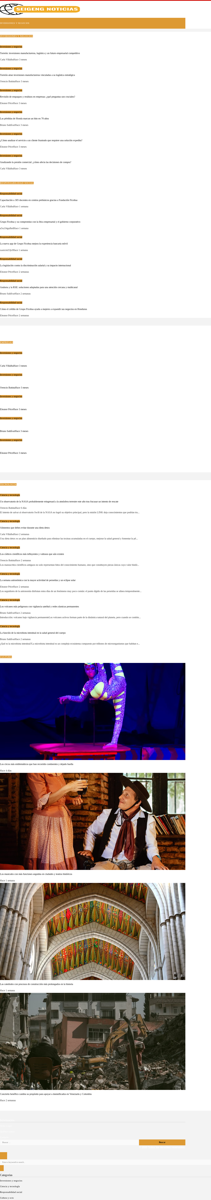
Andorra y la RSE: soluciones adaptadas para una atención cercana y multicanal (39, 287)
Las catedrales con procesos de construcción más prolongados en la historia (36, 984)
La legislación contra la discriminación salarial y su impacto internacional (35, 265)
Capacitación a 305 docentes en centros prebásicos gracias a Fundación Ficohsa (38, 200)
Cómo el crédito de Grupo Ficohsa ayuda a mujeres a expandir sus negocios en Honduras (43, 309)
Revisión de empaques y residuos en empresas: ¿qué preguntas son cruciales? (37, 96)
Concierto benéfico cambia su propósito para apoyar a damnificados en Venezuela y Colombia (46, 1094)
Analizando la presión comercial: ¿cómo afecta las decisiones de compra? (35, 162)
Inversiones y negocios (11, 46)
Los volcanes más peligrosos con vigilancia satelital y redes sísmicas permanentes (39, 606)
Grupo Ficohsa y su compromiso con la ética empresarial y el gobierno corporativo (40, 221)
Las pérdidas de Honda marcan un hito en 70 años (24, 118)
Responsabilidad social (11, 193)
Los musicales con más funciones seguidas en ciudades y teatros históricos (36, 874)
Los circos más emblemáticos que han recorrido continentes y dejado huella (36, 764)
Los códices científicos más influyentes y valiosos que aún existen (32, 554)
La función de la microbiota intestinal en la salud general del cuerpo (33, 633)
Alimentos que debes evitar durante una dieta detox (25, 527)
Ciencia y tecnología (10, 495)
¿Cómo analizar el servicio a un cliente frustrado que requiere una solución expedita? (41, 140)
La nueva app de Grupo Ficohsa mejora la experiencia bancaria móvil (34, 243)
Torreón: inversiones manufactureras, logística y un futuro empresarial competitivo (40, 53)
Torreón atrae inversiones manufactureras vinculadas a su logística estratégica (37, 75)
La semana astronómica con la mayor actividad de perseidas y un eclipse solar (38, 580)
